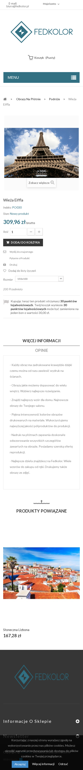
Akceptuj (20, 764)
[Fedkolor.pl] (41, 32)
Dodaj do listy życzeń (22, 270)
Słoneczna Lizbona (16, 630)
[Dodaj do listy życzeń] (41, 578)
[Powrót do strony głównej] (5, 98)
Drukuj (13, 264)
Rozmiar (8, 279)
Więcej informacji (43, 764)
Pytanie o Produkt (20, 258)
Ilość (6, 231)
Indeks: (7, 207)
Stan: (6, 213)
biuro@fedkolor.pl (17, 6)
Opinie (41, 350)
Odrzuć (63, 764)
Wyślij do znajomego (21, 251)
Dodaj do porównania (51, 578)
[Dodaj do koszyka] (31, 578)
